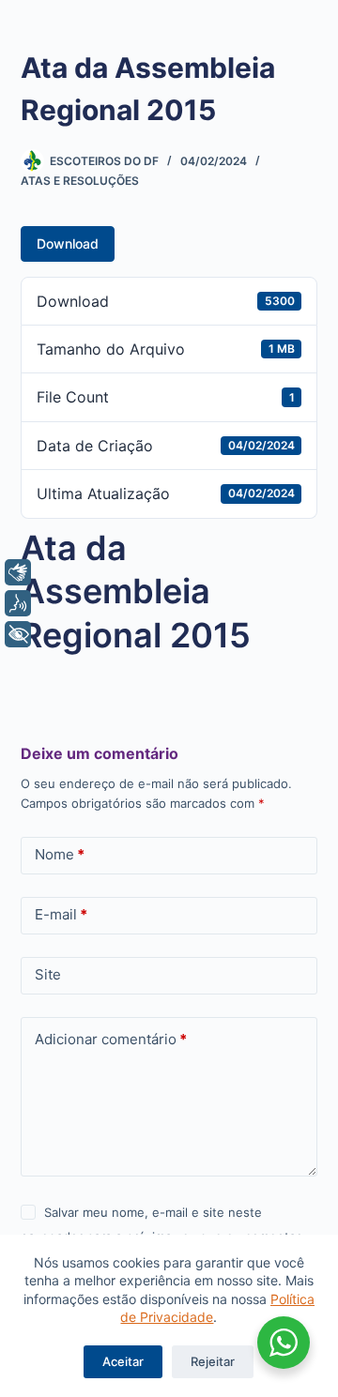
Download (68, 243)
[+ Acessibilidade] (18, 634)
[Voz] (18, 603)
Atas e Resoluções (80, 181)
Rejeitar (213, 1361)
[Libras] (18, 572)
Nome (59, 854)
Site (48, 974)
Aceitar (123, 1361)
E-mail (61, 914)
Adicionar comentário (111, 1039)
